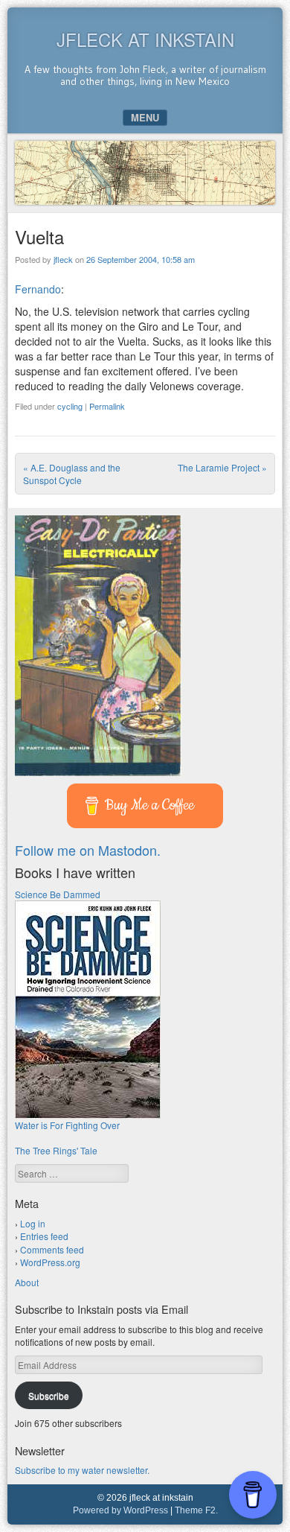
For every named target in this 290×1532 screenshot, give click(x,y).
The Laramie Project (222, 467)
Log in (32, 1223)
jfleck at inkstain (145, 39)
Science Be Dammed (57, 894)
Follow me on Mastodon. (88, 849)
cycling (70, 406)
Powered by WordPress (120, 1510)
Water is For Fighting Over (67, 1125)
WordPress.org (50, 1262)
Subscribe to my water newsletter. (82, 1469)
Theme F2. (196, 1510)
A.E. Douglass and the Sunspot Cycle (71, 473)
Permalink (107, 406)
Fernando (38, 289)
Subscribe (48, 1395)
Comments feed (52, 1249)
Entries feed (44, 1236)
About (27, 1282)
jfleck (63, 259)
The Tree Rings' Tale (56, 1150)
